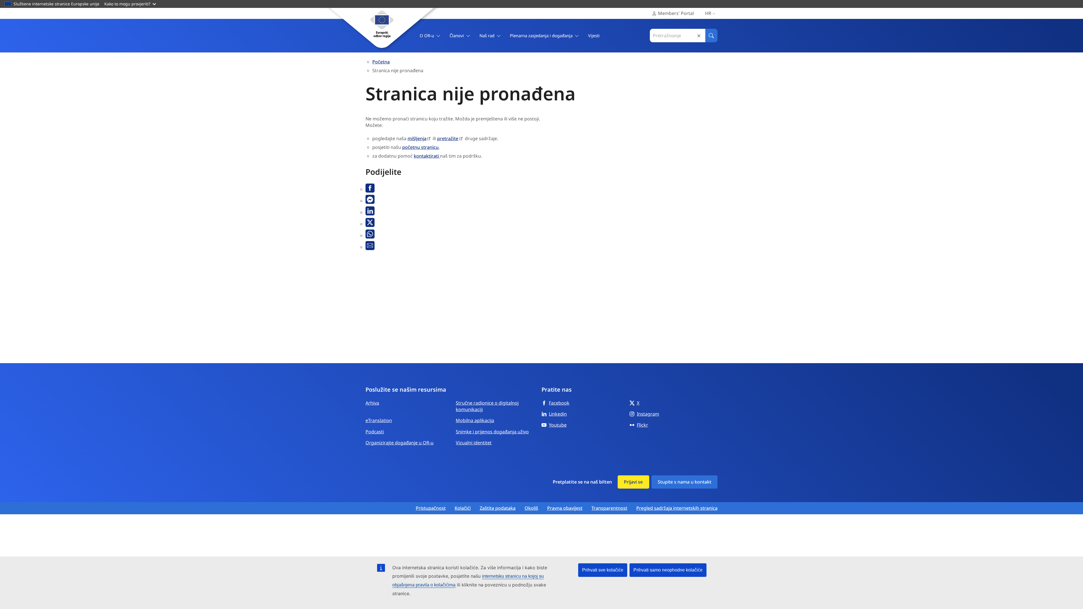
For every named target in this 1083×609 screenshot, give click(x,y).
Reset (698, 35)
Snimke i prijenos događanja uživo (492, 432)
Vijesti (594, 35)
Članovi (457, 35)
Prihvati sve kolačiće (602, 570)
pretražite (447, 138)
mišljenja (417, 138)
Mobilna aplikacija (475, 420)
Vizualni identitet (474, 443)
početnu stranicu (420, 147)
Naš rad (486, 35)
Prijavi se (633, 482)
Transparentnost (609, 508)
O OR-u (427, 35)
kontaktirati (427, 156)
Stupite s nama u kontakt (684, 482)
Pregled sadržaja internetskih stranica (676, 508)
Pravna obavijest (564, 508)
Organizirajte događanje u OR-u (399, 443)
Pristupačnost (431, 508)
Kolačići (463, 508)
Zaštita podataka (498, 508)
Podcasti (375, 432)
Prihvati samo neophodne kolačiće (668, 570)
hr (708, 13)
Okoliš (531, 508)
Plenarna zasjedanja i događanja (541, 35)
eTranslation (379, 420)
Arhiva (372, 403)
